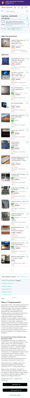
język (15, 297)
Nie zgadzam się (16, 390)
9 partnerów (9, 328)
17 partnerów (5, 326)
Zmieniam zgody (15, 395)
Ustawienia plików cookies (20, 372)
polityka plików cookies (7, 378)
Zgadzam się (16, 384)
